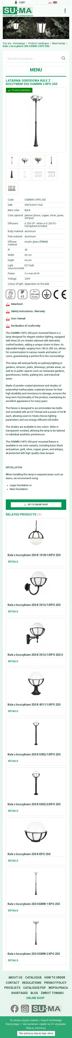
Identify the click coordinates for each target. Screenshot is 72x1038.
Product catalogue (38, 43)
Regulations (31, 982)
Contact (12, 982)
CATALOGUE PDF (34, 987)
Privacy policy (55, 982)
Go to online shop (37, 504)
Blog (34, 993)
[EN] (55, 2)
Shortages (19, 993)
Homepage (19, 43)
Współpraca (58, 987)
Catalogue (33, 977)
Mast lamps (58, 43)
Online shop (35, 998)
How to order (54, 977)
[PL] (50, 2)
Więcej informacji (36, 1028)
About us (15, 977)
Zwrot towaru (52, 993)
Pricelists (12, 987)
